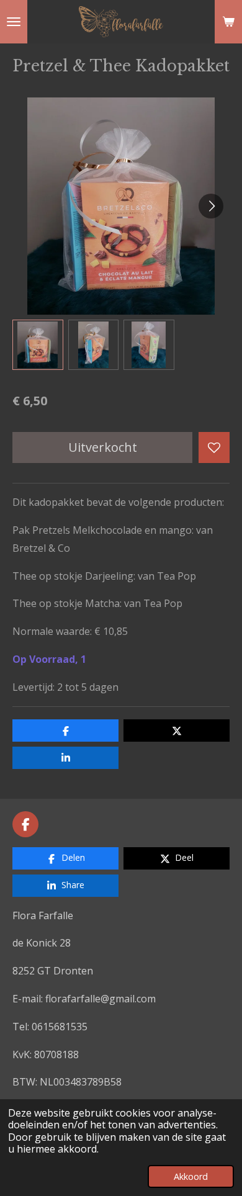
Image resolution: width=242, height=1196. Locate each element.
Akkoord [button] (191, 1176)
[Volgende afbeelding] (211, 206)
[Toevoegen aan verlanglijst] (214, 447)
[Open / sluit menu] (13, 21)
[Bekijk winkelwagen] (228, 21)
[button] (37, 345)
